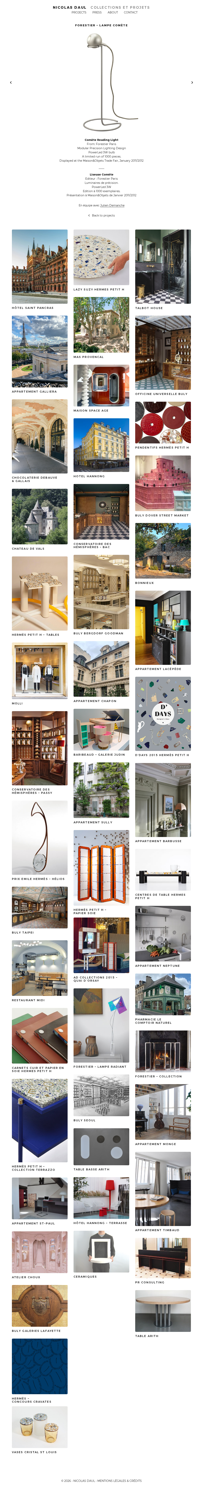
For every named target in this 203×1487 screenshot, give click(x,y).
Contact (131, 12)
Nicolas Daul (70, 7)
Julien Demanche (112, 205)
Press (97, 12)
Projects (79, 12)
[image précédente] (11, 82)
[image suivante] (192, 82)
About (113, 12)
